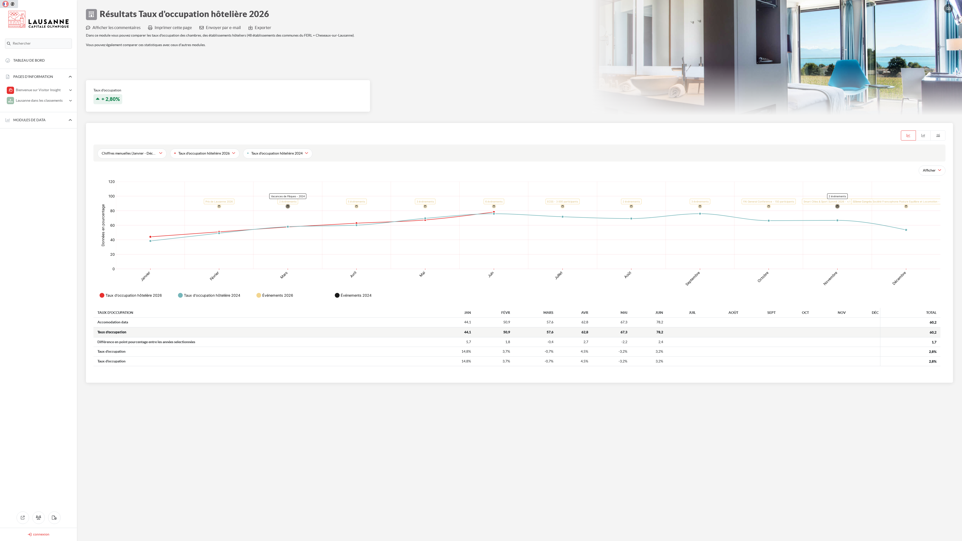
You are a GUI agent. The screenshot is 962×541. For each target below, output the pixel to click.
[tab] (908, 135)
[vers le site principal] (23, 517)
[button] (38, 77)
